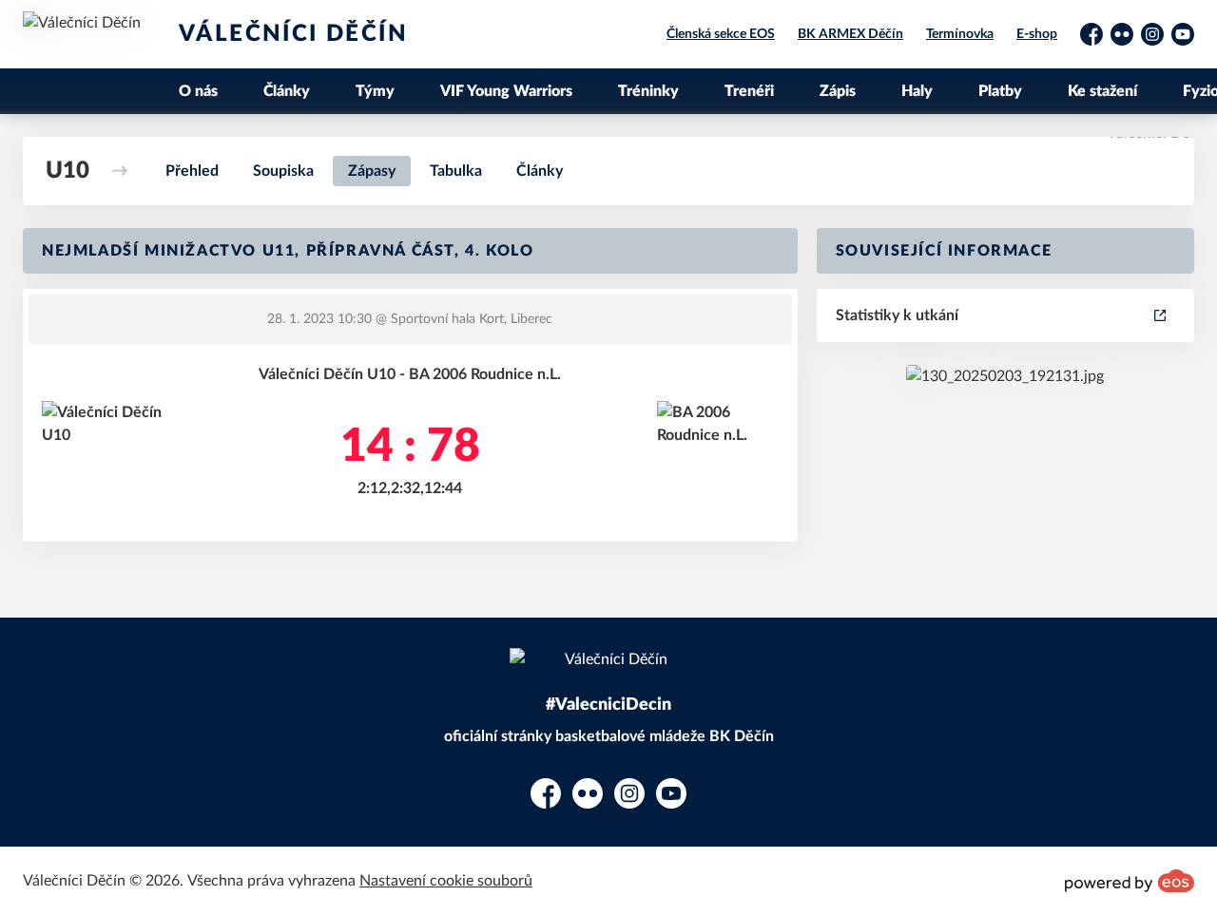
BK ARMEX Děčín (850, 34)
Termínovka (960, 34)
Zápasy (372, 171)
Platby (1000, 91)
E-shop (1036, 34)
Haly (917, 91)
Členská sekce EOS (720, 34)
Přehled (192, 171)
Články (286, 91)
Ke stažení (1102, 91)
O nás (198, 91)
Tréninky (648, 91)
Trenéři (749, 91)
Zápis (838, 91)
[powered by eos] (1129, 880)
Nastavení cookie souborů (445, 880)
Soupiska (283, 171)
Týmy (375, 91)
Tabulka (456, 171)
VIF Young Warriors (506, 91)
